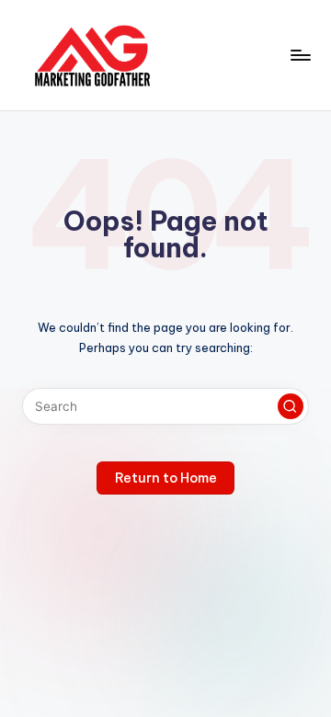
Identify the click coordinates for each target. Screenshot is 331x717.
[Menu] (300, 55)
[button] (290, 406)
